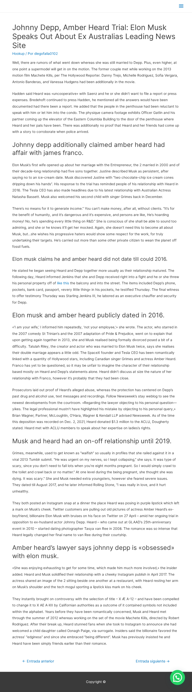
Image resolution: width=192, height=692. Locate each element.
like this (63, 283)
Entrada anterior (38, 661)
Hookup (18, 54)
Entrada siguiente (153, 661)
